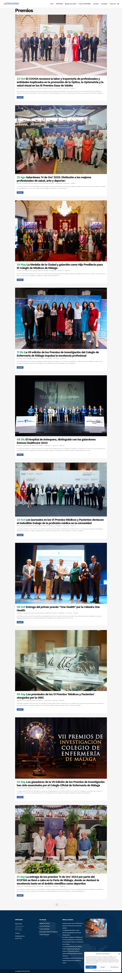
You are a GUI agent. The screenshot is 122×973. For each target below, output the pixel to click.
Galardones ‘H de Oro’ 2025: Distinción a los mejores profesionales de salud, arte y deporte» (54, 179)
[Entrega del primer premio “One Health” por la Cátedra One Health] (61, 573)
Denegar (103, 967)
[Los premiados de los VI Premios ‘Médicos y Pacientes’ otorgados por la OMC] (61, 660)
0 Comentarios (58, 88)
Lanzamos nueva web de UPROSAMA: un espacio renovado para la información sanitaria (72, 926)
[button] (119, 954)
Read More (20, 97)
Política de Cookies (97, 970)
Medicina (35, 270)
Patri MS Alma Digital (49, 183)
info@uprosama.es (19, 936)
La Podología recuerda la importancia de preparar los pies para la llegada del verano (72, 960)
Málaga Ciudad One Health (33, 613)
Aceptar (91, 967)
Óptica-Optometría (37, 88)
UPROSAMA (51, 88)
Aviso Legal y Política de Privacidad (48, 931)
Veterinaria (47, 613)
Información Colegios (33, 525)
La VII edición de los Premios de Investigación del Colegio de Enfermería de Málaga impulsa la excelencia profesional (58, 354)
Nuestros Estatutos (44, 929)
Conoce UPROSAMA (44, 926)
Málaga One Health (44, 923)
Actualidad (30, 88)
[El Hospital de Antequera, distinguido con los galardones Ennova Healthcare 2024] (61, 405)
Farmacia (35, 183)
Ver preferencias (114, 967)
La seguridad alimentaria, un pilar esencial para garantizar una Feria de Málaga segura (71, 933)
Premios (45, 88)
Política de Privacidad (106, 970)
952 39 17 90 (18, 938)
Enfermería (29, 358)
